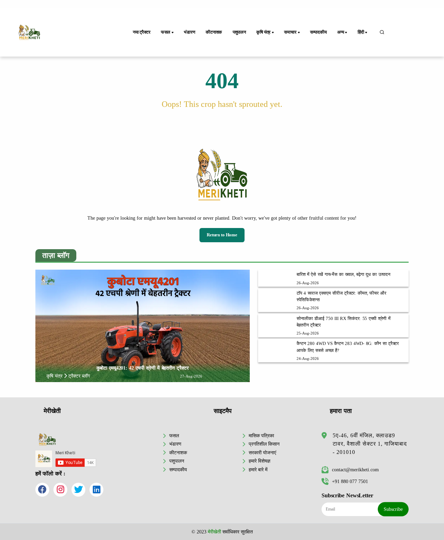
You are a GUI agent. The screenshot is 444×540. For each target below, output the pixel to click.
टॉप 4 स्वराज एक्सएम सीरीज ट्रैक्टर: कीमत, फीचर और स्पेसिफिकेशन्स (341, 296)
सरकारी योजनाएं (262, 452)
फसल (174, 435)
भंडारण (189, 32)
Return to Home (222, 235)
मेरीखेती (214, 531)
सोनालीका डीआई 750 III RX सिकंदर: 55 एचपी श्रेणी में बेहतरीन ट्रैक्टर (343, 322)
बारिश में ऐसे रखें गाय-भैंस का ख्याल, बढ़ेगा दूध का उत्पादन (343, 274)
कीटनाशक (214, 32)
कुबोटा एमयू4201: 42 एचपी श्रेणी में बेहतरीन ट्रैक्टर (142, 368)
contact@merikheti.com (355, 469)
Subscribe (393, 509)
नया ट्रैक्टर (142, 32)
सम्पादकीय (318, 32)
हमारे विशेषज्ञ (259, 461)
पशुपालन (239, 32)
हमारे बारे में (258, 469)
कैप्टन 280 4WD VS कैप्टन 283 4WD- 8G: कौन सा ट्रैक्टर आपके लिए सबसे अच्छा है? (348, 347)
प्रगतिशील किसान (264, 444)
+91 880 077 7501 (350, 481)
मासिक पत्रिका (261, 435)
